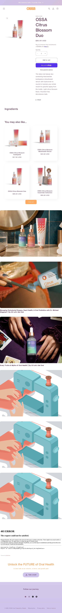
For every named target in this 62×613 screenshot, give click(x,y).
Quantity (38, 49)
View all (31, 202)
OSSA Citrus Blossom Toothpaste (17, 153)
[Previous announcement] (3, 2)
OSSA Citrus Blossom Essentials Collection (45, 191)
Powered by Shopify (21, 608)
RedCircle (8, 555)
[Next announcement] (58, 2)
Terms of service (51, 608)
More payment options (46, 69)
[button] (4, 9)
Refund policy (31, 608)
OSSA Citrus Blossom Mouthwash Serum (45, 150)
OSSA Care (12, 608)
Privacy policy (41, 608)
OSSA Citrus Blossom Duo (17, 191)
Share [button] (39, 99)
